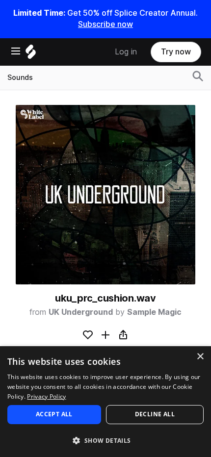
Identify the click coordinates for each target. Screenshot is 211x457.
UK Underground (81, 312)
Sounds (20, 77)
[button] (105, 440)
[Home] (31, 54)
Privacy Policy (46, 396)
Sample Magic (154, 312)
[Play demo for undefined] (105, 194)
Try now (176, 51)
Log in (126, 51)
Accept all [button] (54, 414)
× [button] (200, 356)
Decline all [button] (155, 414)
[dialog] (105, 401)
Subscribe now (105, 24)
